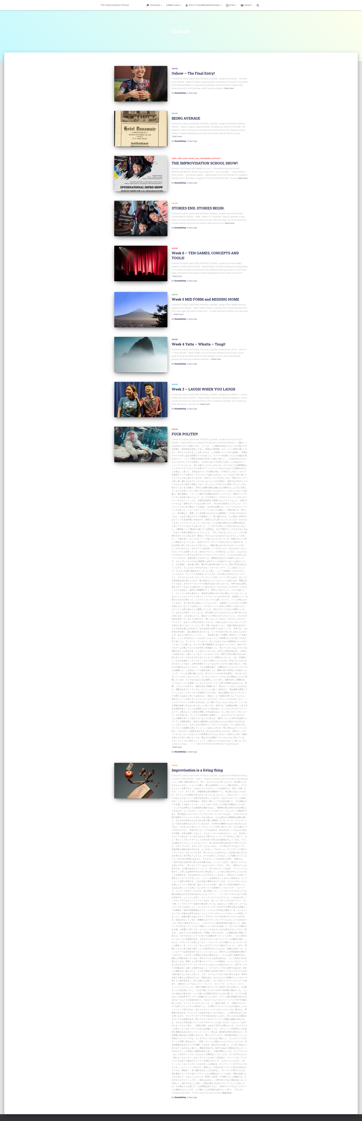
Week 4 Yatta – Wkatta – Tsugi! (198, 344)
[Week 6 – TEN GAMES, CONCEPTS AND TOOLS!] (140, 263)
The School (155, 5)
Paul (197, 158)
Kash (185, 158)
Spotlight (216, 158)
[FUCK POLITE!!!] (140, 444)
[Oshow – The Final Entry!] (140, 83)
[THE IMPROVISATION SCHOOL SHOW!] (140, 173)
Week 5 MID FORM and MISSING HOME (205, 299)
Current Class (173, 5)
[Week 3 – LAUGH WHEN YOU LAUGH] (140, 399)
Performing (205, 158)
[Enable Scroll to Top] (356, 1115)
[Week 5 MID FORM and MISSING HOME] (140, 309)
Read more (229, 88)
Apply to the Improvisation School (204, 5)
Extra (232, 5)
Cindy (179, 158)
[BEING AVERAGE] (140, 128)
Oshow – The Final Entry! (193, 73)
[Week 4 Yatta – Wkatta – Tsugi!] (140, 354)
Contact (248, 5)
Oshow (175, 69)
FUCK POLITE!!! (185, 434)
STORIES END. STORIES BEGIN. (198, 208)
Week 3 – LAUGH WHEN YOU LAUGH (203, 389)
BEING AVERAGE (186, 118)
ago (192, 93)
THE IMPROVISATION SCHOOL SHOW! (205, 163)
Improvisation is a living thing (197, 770)
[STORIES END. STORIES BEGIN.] (140, 218)
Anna (174, 158)
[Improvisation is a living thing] (140, 780)
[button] (161, 5)
